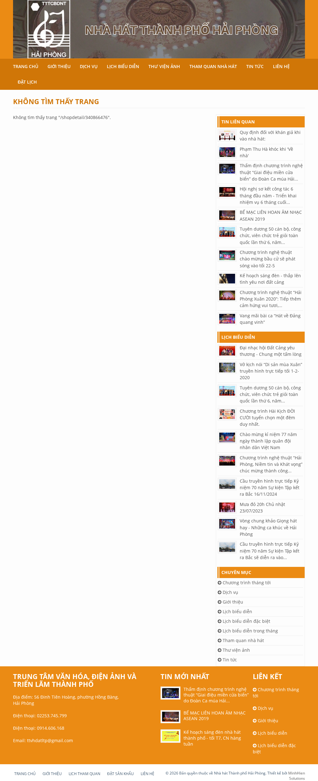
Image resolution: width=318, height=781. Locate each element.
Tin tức (255, 66)
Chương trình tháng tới (246, 583)
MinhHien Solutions (296, 775)
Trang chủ (25, 66)
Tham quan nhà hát (213, 66)
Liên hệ (281, 66)
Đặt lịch (27, 82)
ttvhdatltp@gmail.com (50, 740)
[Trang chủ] (159, 29)
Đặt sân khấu (120, 773)
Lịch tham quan (84, 773)
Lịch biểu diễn (123, 66)
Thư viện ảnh (164, 66)
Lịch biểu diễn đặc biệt (245, 621)
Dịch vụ (89, 66)
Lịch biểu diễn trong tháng (249, 631)
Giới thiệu (59, 66)
